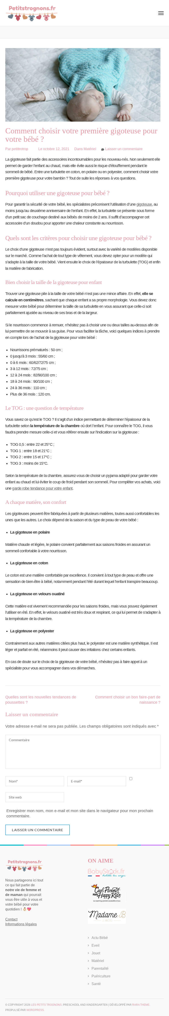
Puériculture (101, 976)
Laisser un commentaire (124, 149)
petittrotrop (20, 149)
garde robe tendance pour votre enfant (42, 488)
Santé (96, 984)
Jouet (96, 953)
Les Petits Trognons (46, 1004)
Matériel (90, 149)
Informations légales (21, 924)
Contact (11, 919)
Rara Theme (140, 1004)
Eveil (95, 945)
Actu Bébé (100, 938)
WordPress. (35, 1010)
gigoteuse (144, 204)
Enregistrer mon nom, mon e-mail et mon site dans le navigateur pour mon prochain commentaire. (79, 813)
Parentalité (100, 968)
